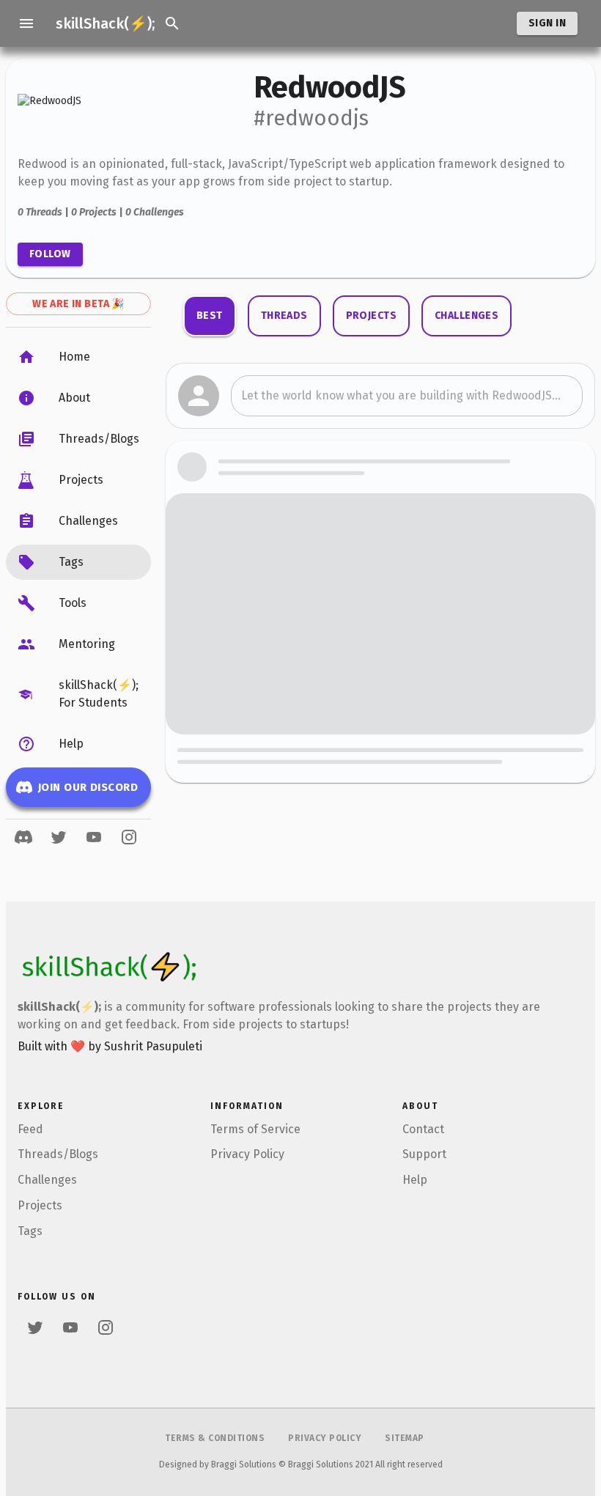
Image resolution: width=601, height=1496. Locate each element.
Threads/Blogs (58, 1154)
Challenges (47, 1180)
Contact (423, 1129)
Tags (30, 1231)
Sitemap (404, 1438)
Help (414, 1180)
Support (424, 1154)
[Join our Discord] (23, 837)
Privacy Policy (247, 1154)
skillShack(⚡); (105, 23)
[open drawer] (26, 23)
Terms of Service (255, 1129)
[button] (78, 357)
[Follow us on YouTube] (93, 837)
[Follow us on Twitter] (58, 837)
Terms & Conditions (215, 1438)
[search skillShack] (172, 23)
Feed (30, 1129)
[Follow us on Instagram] (129, 837)
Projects (40, 1205)
